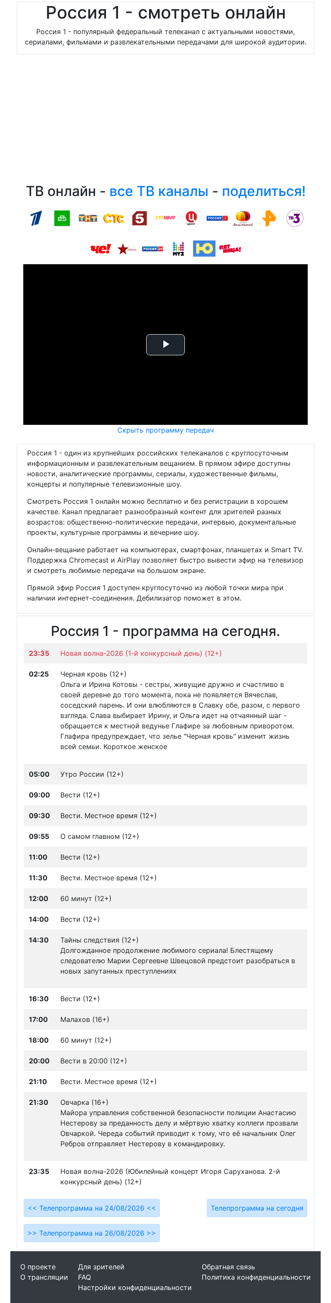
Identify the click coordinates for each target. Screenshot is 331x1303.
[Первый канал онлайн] (36, 217)
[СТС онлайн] (114, 217)
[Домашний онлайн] (243, 217)
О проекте (38, 1266)
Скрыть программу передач (165, 430)
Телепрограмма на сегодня (257, 1208)
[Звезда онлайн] (127, 248)
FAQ (84, 1277)
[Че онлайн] (101, 248)
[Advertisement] (165, 120)
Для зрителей (101, 1266)
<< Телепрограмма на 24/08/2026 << (92, 1208)
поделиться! (264, 191)
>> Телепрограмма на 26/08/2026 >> (92, 1233)
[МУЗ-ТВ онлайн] (178, 248)
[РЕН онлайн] (269, 217)
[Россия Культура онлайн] (217, 217)
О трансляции (44, 1277)
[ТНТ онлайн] (88, 217)
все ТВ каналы (159, 191)
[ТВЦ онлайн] (191, 217)
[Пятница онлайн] (230, 248)
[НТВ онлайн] (62, 217)
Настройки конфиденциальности (135, 1287)
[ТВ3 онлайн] (295, 217)
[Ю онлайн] (204, 248)
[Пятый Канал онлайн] (139, 217)
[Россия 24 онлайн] (152, 248)
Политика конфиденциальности (256, 1277)
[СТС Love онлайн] (165, 217)
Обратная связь (228, 1266)
